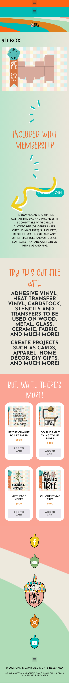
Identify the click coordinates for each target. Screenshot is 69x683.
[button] (34, 2)
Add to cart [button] (19, 449)
